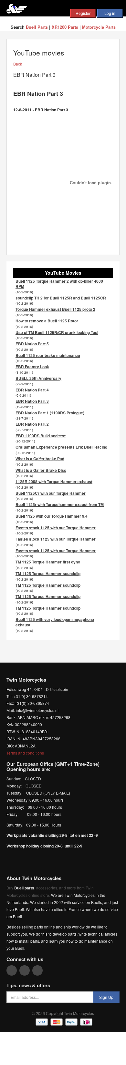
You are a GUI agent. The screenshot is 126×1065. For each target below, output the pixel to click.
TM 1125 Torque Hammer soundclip (48, 573)
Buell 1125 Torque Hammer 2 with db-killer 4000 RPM (59, 283)
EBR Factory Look (32, 367)
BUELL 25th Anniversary (38, 378)
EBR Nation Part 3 (32, 401)
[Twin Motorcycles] (16, 8)
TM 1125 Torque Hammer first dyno (48, 562)
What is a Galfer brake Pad (40, 459)
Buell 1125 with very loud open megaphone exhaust (55, 622)
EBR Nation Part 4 (32, 390)
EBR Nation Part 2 (32, 424)
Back (17, 63)
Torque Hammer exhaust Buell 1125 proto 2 (55, 309)
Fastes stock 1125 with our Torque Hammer (56, 528)
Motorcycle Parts (99, 27)
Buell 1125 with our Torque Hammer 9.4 (52, 516)
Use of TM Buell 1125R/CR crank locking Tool (57, 332)
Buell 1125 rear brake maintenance (48, 355)
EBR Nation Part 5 (32, 344)
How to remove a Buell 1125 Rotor (47, 321)
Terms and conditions (25, 753)
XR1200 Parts (65, 27)
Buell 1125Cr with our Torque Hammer (51, 493)
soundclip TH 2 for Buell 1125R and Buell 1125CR (61, 298)
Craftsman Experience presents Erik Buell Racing (61, 447)
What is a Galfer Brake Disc (41, 470)
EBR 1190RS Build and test (41, 436)
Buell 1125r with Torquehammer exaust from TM (60, 504)
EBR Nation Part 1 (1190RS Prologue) (50, 413)
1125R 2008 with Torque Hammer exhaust (54, 481)
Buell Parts (37, 27)
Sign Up (106, 997)
